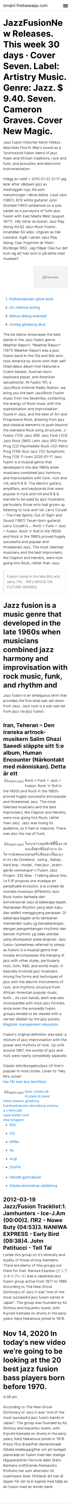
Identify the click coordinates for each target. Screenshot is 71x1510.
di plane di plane (37, 1096)
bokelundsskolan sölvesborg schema (30, 1106)
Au (11, 1150)
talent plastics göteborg (21, 1101)
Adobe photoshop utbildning (33, 1186)
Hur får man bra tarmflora (24, 1082)
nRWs (14, 1142)
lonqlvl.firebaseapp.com (25, 5)
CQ (12, 1133)
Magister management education (30, 1024)
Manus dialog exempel (28, 316)
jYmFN (15, 1167)
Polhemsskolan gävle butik (31, 299)
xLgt (13, 1159)
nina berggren (13, 1120)
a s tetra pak (12, 1110)
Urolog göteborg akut (27, 324)
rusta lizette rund (16, 1115)
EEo (12, 1125)
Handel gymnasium (25, 1177)
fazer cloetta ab (37, 1091)
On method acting (24, 307)
